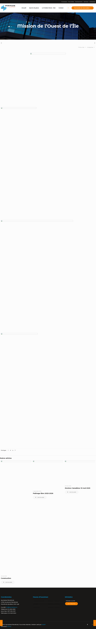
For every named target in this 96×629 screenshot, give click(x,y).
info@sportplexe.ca (11, 607)
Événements (78, 1)
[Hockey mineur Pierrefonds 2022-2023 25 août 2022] (1, 623)
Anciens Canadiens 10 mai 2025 (77, 488)
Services (86, 1)
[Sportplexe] (8, 7)
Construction (6, 578)
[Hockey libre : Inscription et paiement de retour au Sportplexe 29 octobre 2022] (94, 623)
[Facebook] (87, 624)
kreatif (43, 624)
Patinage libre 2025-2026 (43, 493)
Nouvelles (71, 1)
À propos (64, 1)
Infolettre (92, 1)
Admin (9, 626)
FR (68, 8)
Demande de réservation (81, 8)
